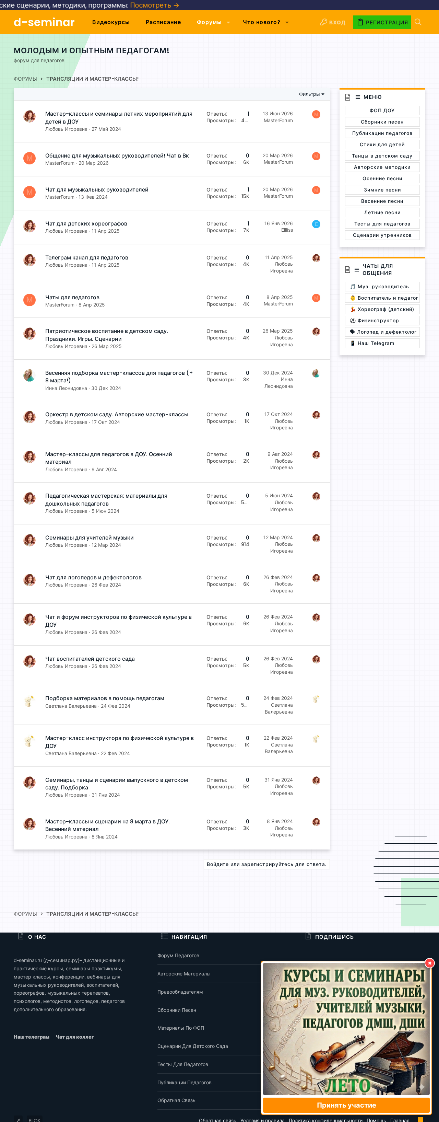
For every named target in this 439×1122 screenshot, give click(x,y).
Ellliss (287, 230)
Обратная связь (176, 1100)
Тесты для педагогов (182, 1064)
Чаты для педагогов (72, 297)
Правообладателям (180, 992)
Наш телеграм (32, 1037)
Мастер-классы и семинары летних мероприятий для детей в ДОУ (118, 117)
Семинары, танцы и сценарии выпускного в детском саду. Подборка (116, 783)
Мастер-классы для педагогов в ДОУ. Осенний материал (108, 458)
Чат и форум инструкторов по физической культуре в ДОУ (118, 620)
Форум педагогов (178, 955)
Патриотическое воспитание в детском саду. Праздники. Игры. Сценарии (106, 335)
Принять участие (346, 1105)
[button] (228, 22)
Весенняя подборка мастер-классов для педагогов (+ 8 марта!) (119, 376)
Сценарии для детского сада (192, 1046)
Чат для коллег (75, 1037)
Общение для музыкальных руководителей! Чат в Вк (117, 156)
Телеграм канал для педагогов (86, 258)
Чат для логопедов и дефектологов (93, 577)
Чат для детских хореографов (86, 224)
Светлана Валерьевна (71, 706)
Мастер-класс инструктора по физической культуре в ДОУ (119, 742)
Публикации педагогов (184, 1082)
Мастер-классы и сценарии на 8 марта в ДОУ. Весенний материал (107, 825)
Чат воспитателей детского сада (90, 659)
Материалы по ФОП (180, 1028)
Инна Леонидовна (66, 388)
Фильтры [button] (309, 94)
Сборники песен (176, 1010)
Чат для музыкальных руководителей (97, 190)
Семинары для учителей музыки (89, 538)
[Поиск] (418, 22)
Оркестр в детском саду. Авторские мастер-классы (116, 414)
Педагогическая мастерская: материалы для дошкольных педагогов (106, 499)
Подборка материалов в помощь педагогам (104, 698)
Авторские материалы (184, 973)
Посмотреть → (118, 5)
